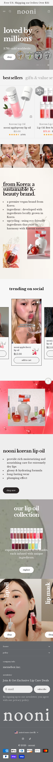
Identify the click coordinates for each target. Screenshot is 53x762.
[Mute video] (38, 302)
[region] (26, 38)
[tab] (12, 78)
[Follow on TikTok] (30, 739)
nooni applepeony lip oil (17, 127)
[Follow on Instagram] (23, 739)
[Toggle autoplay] (48, 65)
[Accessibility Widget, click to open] (48, 381)
